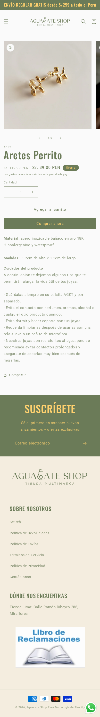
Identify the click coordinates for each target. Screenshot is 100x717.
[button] (6, 21)
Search (15, 522)
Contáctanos (20, 577)
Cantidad (10, 182)
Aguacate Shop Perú (40, 707)
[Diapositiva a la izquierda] (39, 138)
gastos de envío (18, 174)
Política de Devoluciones (29, 533)
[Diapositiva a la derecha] (60, 138)
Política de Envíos (24, 544)
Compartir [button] (17, 375)
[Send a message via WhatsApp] (91, 708)
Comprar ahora (50, 223)
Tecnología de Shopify (70, 707)
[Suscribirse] (84, 443)
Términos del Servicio (27, 555)
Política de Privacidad (27, 566)
